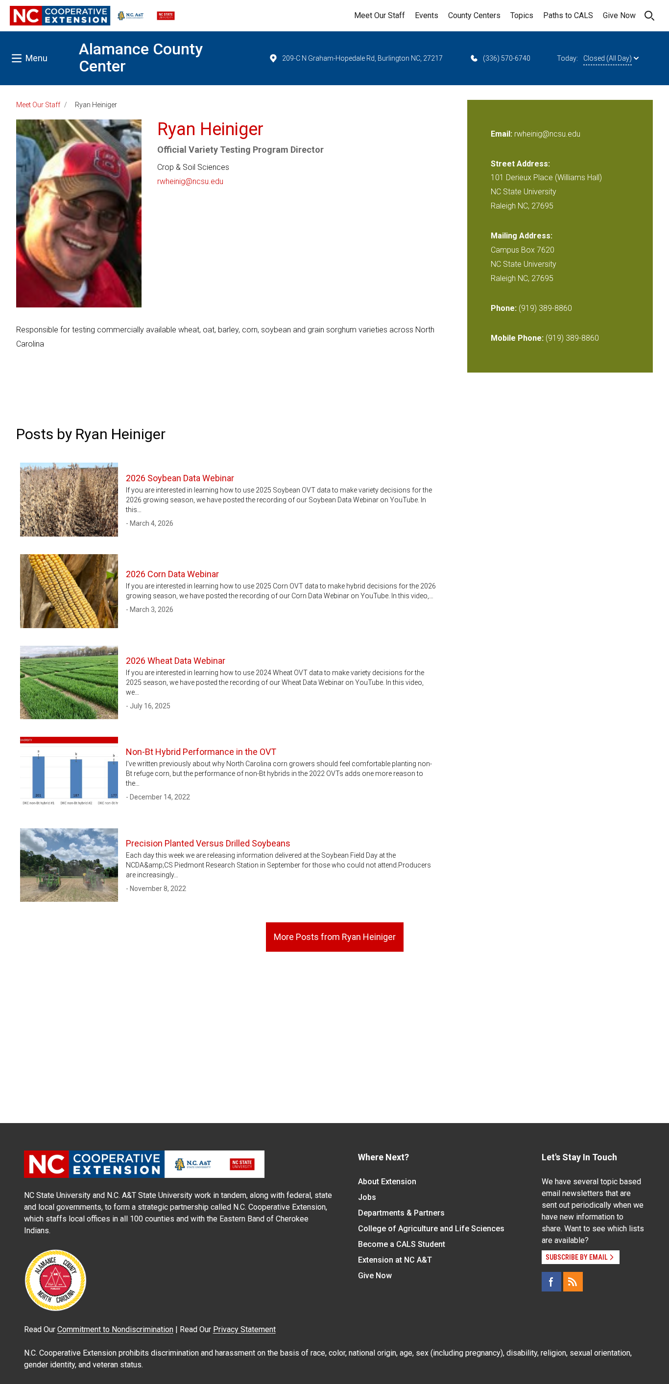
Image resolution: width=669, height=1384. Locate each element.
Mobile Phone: (517, 338)
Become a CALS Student (401, 1244)
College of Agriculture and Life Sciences (431, 1228)
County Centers (474, 15)
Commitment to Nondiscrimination (115, 1329)
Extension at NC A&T (395, 1260)
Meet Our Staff (379, 15)
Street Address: (520, 163)
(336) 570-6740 (506, 58)
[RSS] (573, 1281)
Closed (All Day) (607, 58)
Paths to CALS (568, 15)
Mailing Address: (521, 235)
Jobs (367, 1197)
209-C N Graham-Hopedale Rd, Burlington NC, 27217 (362, 58)
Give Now (619, 15)
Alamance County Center (141, 57)
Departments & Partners (401, 1213)
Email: (502, 134)
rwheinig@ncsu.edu (190, 181)
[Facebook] (551, 1281)
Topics (521, 15)
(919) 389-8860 (545, 308)
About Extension (387, 1181)
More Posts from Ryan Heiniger (335, 937)
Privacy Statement (244, 1329)
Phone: (504, 308)
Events (426, 15)
